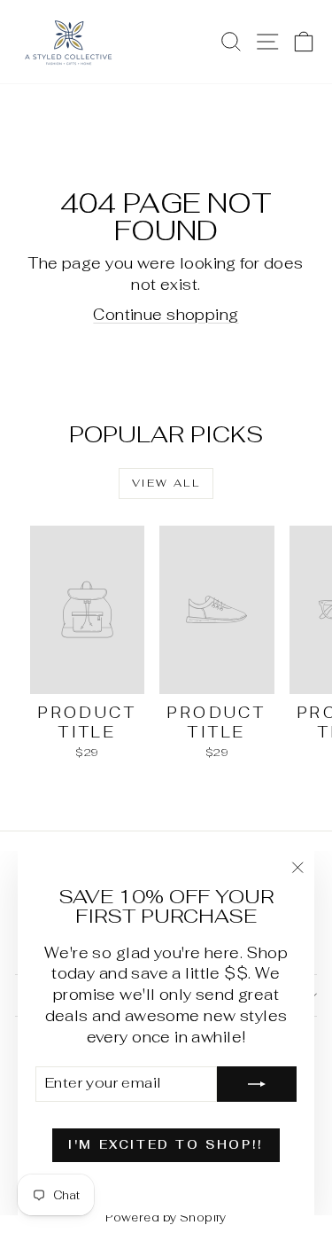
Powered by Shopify (166, 1217)
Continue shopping (165, 314)
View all (166, 483)
